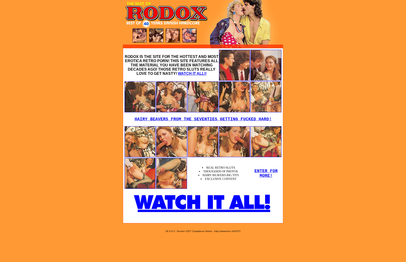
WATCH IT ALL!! (192, 74)
